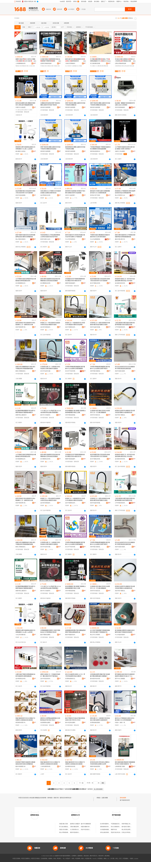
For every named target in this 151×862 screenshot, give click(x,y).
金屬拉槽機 (105, 798)
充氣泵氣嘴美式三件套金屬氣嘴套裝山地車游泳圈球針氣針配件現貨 (50, 235)
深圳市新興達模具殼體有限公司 (120, 107)
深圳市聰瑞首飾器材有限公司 (71, 415)
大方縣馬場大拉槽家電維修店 (78, 829)
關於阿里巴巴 (93, 856)
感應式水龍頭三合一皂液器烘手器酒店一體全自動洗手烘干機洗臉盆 (50, 675)
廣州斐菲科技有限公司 (95, 678)
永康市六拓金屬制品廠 (120, 151)
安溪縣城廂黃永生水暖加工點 (71, 678)
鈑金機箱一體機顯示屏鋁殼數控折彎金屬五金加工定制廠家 (125, 104)
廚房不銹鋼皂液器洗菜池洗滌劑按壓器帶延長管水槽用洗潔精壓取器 (25, 235)
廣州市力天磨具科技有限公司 (46, 415)
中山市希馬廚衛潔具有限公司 (71, 239)
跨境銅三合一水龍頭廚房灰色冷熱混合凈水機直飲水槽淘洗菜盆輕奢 (75, 323)
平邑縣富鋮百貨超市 (116, 824)
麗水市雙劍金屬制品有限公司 (46, 634)
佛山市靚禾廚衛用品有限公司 (21, 239)
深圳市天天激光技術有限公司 (95, 415)
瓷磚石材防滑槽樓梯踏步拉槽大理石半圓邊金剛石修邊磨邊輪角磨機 (25, 367)
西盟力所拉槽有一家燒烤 (66, 829)
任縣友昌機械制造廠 (120, 63)
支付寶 (112, 858)
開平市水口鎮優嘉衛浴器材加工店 (120, 678)
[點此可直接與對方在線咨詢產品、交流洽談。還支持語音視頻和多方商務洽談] (60, 115)
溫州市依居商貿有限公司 (46, 678)
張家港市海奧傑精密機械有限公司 (46, 107)
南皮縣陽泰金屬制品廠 (46, 722)
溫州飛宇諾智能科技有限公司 (46, 327)
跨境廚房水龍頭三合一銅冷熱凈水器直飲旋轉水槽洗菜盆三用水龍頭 (125, 279)
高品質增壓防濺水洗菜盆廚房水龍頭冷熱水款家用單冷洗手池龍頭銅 (25, 192)
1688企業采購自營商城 (21, 634)
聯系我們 (101, 856)
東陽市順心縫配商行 (21, 415)
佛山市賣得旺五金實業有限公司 (120, 195)
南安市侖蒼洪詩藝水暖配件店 (95, 327)
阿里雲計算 (88, 858)
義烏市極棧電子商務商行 (21, 766)
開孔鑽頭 (24, 110)
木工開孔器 (19, 110)
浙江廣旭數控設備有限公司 (95, 63)
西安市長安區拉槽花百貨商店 (89, 829)
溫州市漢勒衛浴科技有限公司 (71, 327)
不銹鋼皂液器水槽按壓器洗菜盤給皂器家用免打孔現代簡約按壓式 (100, 235)
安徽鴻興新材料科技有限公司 (108, 826)
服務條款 (80, 856)
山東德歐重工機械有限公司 (120, 766)
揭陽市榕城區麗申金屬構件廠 (71, 283)
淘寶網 (50, 858)
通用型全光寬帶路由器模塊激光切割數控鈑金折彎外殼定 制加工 (50, 719)
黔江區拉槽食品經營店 (65, 826)
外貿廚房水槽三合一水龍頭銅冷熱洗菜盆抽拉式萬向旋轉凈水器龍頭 (50, 367)
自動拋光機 (50, 66)
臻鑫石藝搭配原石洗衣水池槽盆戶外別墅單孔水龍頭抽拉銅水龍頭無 (25, 719)
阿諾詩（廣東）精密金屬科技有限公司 (120, 722)
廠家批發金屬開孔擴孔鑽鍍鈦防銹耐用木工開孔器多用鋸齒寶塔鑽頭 (25, 104)
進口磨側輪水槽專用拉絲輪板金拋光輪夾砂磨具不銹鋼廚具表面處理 (125, 631)
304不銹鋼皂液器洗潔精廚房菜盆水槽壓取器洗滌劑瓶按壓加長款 (26, 279)
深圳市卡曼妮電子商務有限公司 (71, 195)
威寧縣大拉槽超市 (75, 824)
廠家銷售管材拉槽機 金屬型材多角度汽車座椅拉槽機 (75, 148)
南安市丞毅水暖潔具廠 (120, 371)
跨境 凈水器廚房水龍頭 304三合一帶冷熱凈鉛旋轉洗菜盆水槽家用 (75, 675)
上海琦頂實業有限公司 (46, 766)
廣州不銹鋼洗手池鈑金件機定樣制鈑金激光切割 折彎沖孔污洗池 (75, 719)
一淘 (63, 858)
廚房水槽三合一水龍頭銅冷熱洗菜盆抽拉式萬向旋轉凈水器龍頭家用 (100, 719)
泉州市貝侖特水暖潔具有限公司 (46, 371)
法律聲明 (73, 856)
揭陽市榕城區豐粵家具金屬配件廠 (95, 766)
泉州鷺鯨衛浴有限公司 (46, 283)
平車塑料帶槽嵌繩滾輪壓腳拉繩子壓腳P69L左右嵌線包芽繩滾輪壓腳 (75, 367)
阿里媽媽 (77, 858)
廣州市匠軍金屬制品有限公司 (71, 722)
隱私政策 (86, 856)
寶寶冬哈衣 (114, 829)
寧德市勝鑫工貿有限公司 (128, 824)
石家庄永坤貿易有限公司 (128, 832)
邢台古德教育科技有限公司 (118, 826)
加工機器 (79, 66)
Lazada (136, 858)
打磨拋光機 (56, 66)
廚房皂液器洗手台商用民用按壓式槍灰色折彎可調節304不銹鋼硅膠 (75, 235)
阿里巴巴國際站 (25, 858)
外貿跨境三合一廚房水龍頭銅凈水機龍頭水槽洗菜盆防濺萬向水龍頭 (100, 323)
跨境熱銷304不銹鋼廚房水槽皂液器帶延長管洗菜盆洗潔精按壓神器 (125, 192)
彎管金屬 (131, 66)
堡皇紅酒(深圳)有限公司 (117, 832)
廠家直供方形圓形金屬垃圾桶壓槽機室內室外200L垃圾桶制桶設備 (100, 192)
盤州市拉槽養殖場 (86, 824)
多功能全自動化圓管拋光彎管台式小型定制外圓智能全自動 (125, 60)
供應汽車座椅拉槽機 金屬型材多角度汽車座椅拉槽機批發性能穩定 (100, 104)
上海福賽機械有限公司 (21, 63)
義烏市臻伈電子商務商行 (120, 239)
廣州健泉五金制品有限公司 (21, 151)
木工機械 (92, 66)
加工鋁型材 (68, 66)
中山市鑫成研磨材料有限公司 (120, 634)
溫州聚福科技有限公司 (46, 195)
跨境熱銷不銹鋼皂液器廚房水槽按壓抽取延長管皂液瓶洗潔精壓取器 (25, 763)
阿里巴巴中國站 (35, 858)
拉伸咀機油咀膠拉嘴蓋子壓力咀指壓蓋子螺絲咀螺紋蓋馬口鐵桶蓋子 (100, 675)
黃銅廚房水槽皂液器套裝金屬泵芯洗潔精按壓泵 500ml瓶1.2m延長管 (25, 148)
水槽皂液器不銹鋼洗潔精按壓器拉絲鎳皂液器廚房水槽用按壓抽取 (25, 675)
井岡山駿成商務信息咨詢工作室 (108, 832)
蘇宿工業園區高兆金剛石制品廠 (21, 371)
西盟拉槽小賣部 (63, 824)
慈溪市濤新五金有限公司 (46, 239)
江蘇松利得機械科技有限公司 (71, 63)
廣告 (35, 61)
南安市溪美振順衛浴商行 (21, 195)
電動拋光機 (19, 66)
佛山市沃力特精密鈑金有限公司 (95, 634)
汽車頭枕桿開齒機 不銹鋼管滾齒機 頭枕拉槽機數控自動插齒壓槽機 (100, 148)
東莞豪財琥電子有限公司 (21, 722)
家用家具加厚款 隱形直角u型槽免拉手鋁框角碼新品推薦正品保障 (100, 763)
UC (108, 858)
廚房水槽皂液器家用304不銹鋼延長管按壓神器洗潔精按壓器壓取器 (125, 235)
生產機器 (74, 66)
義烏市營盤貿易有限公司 (71, 634)
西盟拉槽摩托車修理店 (87, 826)
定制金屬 (126, 66)
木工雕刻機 (98, 66)
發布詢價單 (123, 798)
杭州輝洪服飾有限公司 (106, 824)
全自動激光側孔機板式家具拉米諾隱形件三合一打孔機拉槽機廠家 (100, 411)
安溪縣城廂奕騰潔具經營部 (95, 722)
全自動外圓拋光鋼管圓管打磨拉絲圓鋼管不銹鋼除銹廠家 (50, 60)
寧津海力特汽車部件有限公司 (95, 195)
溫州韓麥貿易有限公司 (71, 766)
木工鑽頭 (29, 110)
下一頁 (81, 783)
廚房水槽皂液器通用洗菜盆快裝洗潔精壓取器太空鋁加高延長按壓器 (50, 279)
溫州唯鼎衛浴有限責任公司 (21, 678)
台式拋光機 (31, 66)
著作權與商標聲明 (65, 856)
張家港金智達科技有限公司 (95, 151)
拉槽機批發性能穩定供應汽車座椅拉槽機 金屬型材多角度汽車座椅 (50, 104)
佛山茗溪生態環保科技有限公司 (130, 829)
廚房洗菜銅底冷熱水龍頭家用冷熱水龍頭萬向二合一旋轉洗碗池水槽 (25, 323)
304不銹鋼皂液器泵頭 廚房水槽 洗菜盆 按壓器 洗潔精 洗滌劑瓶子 (125, 148)
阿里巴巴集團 (16, 858)
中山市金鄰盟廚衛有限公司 (95, 239)
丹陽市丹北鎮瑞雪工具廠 (21, 107)
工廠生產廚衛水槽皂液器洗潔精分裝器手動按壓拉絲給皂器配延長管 (125, 323)
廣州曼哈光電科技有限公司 (129, 826)
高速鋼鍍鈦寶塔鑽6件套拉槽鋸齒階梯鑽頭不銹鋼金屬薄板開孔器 (75, 631)
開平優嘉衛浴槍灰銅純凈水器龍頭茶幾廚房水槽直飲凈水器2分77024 (125, 675)
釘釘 (120, 858)
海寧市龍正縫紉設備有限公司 (95, 371)
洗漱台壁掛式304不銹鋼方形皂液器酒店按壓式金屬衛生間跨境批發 (50, 192)
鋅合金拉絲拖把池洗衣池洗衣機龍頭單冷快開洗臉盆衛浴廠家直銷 (125, 367)
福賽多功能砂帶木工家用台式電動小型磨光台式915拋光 (25, 60)
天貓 (54, 858)
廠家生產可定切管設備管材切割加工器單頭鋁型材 (75, 60)
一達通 (131, 858)
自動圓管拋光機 (119, 66)
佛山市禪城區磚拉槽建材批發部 (68, 832)
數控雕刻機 (105, 66)
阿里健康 (125, 858)
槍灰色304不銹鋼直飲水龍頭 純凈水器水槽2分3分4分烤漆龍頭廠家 (124, 719)
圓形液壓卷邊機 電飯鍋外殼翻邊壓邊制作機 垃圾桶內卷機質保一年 (125, 763)
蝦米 (82, 858)
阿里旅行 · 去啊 (70, 858)
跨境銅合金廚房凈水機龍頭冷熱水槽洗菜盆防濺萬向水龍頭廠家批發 (125, 411)
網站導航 (107, 856)
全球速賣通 (44, 858)
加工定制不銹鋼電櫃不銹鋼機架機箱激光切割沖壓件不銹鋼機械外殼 (100, 631)
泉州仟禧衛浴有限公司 (95, 283)
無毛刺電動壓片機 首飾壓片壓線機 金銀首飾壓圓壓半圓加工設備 (75, 411)
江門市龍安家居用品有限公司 (120, 327)
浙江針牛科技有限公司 (71, 371)
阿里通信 (100, 858)
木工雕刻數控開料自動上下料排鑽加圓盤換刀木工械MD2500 (100, 60)
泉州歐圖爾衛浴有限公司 (21, 283)
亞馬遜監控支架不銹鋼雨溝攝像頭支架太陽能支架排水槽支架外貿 (75, 279)
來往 (116, 858)
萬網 (105, 858)
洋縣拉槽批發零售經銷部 (77, 826)
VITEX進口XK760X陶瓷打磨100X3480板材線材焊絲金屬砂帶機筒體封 (50, 411)
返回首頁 (90, 789)
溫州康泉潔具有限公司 (120, 283)
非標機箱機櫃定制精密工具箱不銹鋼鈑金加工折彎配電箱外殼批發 (50, 631)
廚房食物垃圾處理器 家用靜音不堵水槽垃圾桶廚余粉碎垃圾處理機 (75, 192)
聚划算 (59, 858)
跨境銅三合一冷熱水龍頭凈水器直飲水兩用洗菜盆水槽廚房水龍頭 (50, 323)
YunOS (94, 858)
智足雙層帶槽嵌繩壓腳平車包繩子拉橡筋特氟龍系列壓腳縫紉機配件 (25, 411)
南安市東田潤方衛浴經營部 (21, 327)
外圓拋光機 (43, 66)
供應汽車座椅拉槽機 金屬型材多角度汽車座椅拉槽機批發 (75, 104)
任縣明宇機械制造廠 (45, 63)
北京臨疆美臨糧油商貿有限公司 (108, 829)
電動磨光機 (25, 66)
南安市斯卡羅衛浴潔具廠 (120, 415)
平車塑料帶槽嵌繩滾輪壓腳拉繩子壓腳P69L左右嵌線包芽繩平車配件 (100, 367)
